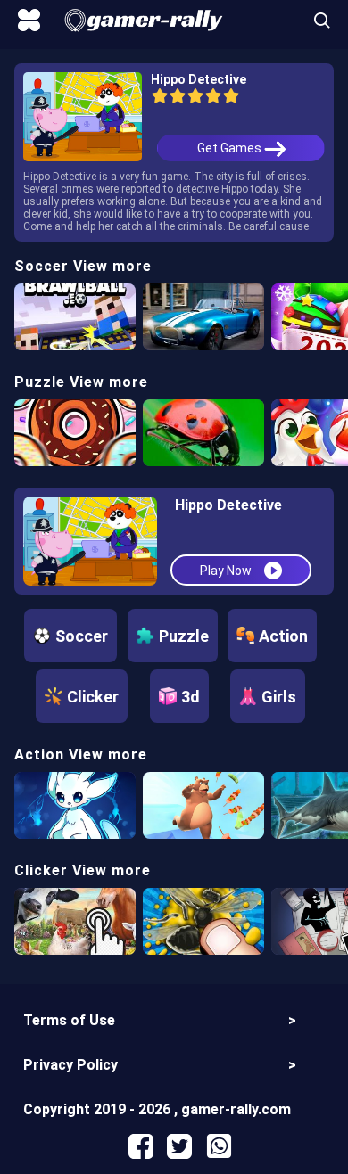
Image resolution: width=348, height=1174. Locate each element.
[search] (322, 20)
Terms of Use (69, 1020)
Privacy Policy (70, 1064)
